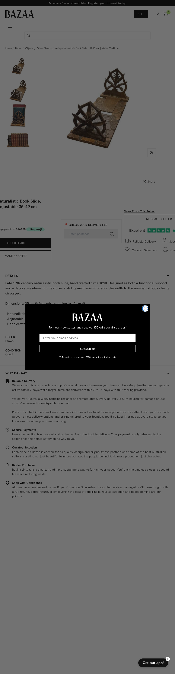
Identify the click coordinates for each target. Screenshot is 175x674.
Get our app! (153, 663)
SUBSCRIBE (87, 349)
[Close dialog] (145, 308)
